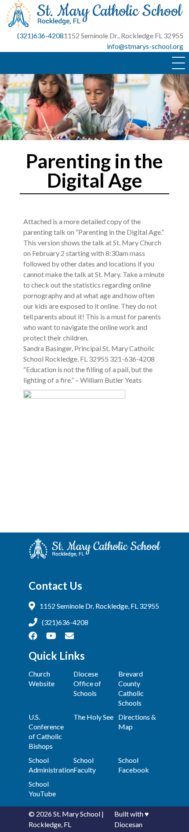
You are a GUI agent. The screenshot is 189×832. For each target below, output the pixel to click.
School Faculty (84, 765)
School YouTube (42, 789)
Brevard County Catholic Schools (131, 688)
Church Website (42, 678)
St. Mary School (76, 814)
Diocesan (128, 824)
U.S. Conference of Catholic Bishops (46, 731)
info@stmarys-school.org (145, 46)
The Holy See (93, 717)
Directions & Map (137, 722)
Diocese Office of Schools (87, 683)
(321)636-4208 (40, 35)
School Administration (50, 765)
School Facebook (133, 765)
